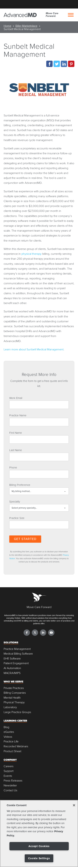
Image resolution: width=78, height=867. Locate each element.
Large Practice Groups (17, 712)
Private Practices (14, 688)
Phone (13, 467)
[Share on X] (57, 64)
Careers (8, 766)
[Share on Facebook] (49, 64)
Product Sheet (12, 751)
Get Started (25, 539)
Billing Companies (15, 693)
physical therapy (31, 254)
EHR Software (12, 658)
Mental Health (12, 698)
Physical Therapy (14, 702)
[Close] (74, 805)
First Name (15, 432)
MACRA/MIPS (12, 673)
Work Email (15, 398)
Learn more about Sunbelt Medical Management (33, 349)
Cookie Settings (39, 858)
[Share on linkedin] (64, 64)
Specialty (14, 501)
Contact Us (10, 790)
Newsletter (10, 785)
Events (8, 776)
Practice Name (17, 415)
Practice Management (17, 649)
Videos (8, 737)
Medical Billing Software (18, 654)
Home (7, 25)
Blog (6, 727)
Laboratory (10, 707)
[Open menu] (70, 15)
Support (8, 771)
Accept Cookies (39, 846)
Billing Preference (19, 485)
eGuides (9, 732)
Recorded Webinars (16, 746)
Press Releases (13, 780)
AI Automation (12, 668)
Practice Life (11, 741)
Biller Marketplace (26, 25)
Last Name (15, 450)
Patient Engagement (16, 663)
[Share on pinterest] (71, 64)
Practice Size (16, 518)
